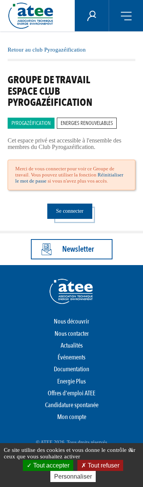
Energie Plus (71, 381)
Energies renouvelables (87, 123)
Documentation (71, 369)
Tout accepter (50, 465)
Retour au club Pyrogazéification (47, 50)
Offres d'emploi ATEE (71, 393)
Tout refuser (102, 465)
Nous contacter (72, 333)
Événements (71, 357)
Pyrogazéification (31, 123)
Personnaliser (73, 476)
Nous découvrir (71, 321)
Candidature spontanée (71, 405)
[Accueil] (33, 15)
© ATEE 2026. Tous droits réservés (71, 442)
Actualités (72, 345)
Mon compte (71, 417)
